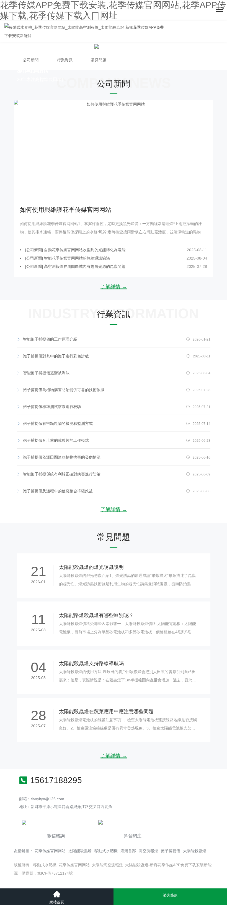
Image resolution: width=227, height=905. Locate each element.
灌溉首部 (128, 851)
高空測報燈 (148, 851)
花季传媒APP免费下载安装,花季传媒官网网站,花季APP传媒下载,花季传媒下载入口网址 (113, 10)
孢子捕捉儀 (170, 851)
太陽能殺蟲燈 (80, 851)
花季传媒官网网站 (50, 851)
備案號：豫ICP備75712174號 (47, 873)
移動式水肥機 (106, 851)
